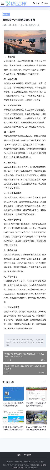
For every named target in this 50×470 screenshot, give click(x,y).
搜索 (37, 3)
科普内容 (6, 14)
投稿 (19, 455)
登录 (46, 3)
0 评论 (15, 25)
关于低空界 (27, 455)
